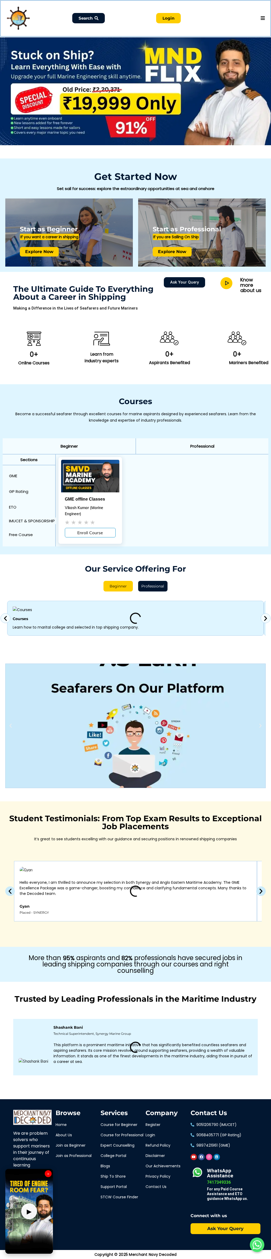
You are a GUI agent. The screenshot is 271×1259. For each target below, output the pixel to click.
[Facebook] (201, 1157)
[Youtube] (194, 1157)
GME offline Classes (85, 499)
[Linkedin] (217, 1157)
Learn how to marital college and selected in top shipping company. (76, 627)
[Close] (91, 38)
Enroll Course (90, 532)
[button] (69, 446)
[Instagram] (209, 1157)
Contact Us (209, 1113)
